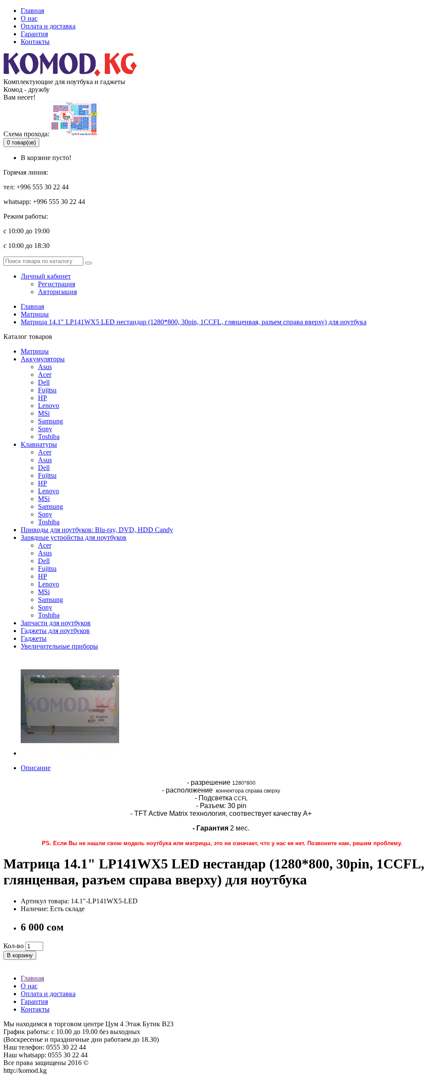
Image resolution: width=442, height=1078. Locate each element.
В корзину (20, 955)
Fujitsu (47, 390)
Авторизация (57, 291)
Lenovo (48, 405)
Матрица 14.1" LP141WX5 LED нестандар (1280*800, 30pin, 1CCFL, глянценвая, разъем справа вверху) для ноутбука (193, 322)
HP (42, 397)
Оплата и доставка (48, 26)
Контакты (35, 41)
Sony (45, 428)
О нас (29, 18)
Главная (32, 10)
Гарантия (34, 34)
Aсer (44, 374)
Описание (36, 767)
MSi (44, 413)
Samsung (50, 421)
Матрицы (35, 314)
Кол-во (13, 946)
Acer (44, 452)
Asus (45, 366)
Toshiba (49, 436)
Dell (44, 382)
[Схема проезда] (74, 134)
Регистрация (56, 284)
